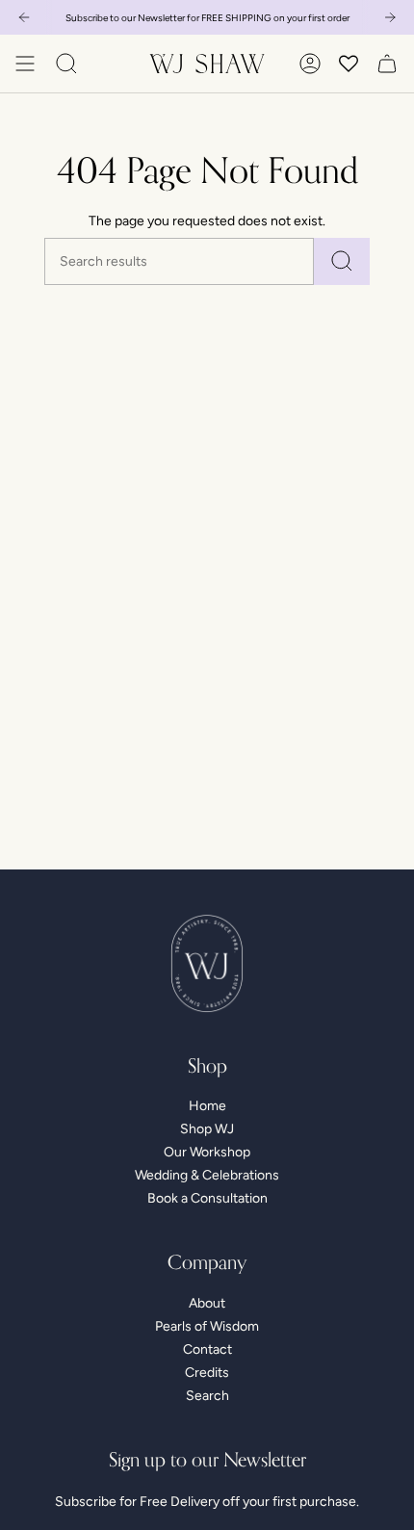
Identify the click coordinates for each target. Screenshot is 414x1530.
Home (207, 1106)
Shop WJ (207, 1129)
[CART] (387, 63)
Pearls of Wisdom (207, 1326)
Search (207, 1395)
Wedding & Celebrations (207, 1175)
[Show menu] (25, 63)
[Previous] (24, 17)
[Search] (342, 261)
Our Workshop (207, 1152)
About (207, 1303)
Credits (207, 1372)
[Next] (390, 17)
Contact (207, 1349)
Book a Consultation (207, 1198)
